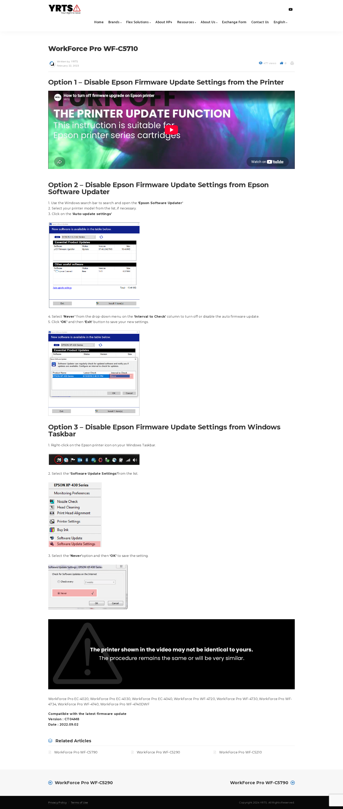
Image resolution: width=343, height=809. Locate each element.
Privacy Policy (57, 802)
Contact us (260, 22)
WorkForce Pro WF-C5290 (158, 752)
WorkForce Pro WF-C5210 (240, 752)
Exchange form (234, 22)
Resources (186, 22)
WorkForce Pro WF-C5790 (76, 752)
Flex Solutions (138, 22)
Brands (114, 22)
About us (208, 22)
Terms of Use (79, 802)
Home (99, 22)
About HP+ (163, 22)
